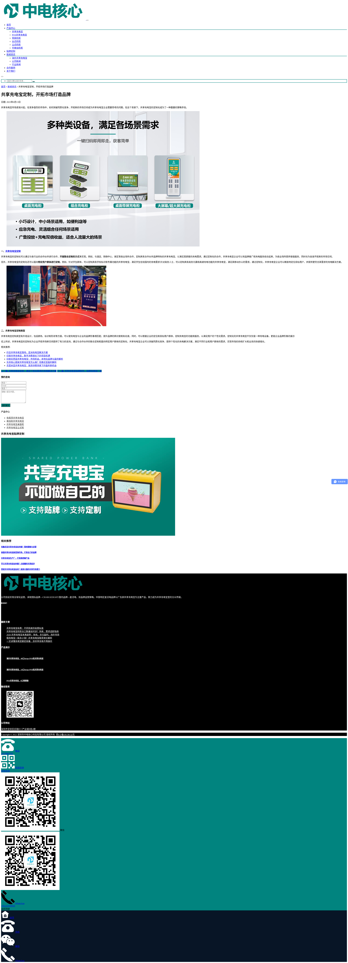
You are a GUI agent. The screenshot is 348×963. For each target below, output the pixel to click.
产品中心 (11, 28)
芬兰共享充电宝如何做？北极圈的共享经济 (18, 564)
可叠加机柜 (17, 48)
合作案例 (11, 68)
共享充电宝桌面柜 (15, 424)
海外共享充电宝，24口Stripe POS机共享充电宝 (25, 670)
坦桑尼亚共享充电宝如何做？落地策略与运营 (18, 547)
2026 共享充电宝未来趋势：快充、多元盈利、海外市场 (33, 635)
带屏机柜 (16, 38)
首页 (9, 25)
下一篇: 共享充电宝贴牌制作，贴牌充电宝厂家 (79, 371)
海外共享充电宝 (19, 58)
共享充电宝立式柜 (15, 428)
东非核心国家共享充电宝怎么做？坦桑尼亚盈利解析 (32, 362)
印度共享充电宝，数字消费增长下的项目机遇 (28, 356)
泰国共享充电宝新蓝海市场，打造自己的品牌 (18, 552)
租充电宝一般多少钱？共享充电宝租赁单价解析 (29, 638)
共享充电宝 (17, 31)
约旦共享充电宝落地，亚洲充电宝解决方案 (27, 352)
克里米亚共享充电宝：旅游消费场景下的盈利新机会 (32, 365)
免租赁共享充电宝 (15, 418)
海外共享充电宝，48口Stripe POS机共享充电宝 (25, 658)
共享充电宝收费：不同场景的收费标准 (25, 628)
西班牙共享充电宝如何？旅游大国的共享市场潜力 (20, 569)
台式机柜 (16, 41)
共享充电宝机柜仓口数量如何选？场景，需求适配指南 (33, 631)
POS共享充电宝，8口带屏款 (18, 681)
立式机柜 (16, 45)
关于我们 (11, 71)
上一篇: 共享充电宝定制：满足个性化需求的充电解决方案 (29, 371)
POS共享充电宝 (19, 35)
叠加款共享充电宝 (15, 421)
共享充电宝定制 (13, 251)
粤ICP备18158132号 (65, 734)
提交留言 (5, 405)
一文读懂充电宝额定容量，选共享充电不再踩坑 (29, 641)
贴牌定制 (11, 51)
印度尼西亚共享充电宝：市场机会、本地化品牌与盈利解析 (35, 359)
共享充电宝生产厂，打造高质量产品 (15, 558)
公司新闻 (16, 61)
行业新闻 (16, 64)
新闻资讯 (11, 54)
